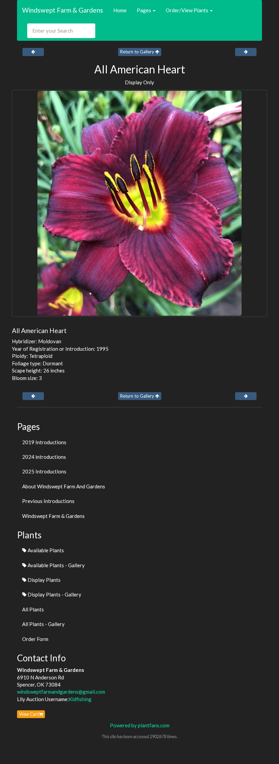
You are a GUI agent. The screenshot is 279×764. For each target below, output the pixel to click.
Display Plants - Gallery (54, 594)
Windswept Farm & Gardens (62, 10)
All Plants (33, 609)
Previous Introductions (48, 501)
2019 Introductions (44, 442)
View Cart (29, 714)
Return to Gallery (137, 51)
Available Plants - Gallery (56, 565)
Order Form (35, 639)
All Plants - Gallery (43, 624)
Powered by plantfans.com (139, 725)
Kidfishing (80, 699)
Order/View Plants (187, 10)
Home (120, 10)
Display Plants (44, 580)
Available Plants (45, 550)
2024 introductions (44, 457)
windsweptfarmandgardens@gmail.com (61, 692)
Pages (144, 10)
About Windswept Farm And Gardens (63, 486)
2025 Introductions (44, 471)
